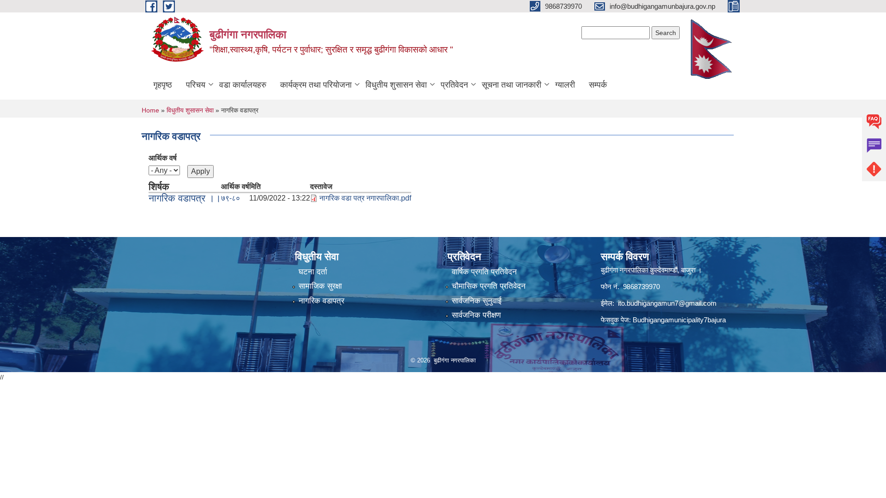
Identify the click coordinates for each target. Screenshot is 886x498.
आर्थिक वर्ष (163, 158)
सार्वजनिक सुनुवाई (477, 300)
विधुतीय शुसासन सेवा (396, 84)
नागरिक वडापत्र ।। (185, 198)
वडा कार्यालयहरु (242, 84)
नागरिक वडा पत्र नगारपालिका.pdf (365, 198)
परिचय (195, 84)
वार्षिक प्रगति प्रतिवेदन (484, 271)
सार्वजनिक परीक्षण (476, 315)
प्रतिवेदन (454, 84)
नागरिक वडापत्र (321, 300)
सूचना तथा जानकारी (511, 84)
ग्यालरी (565, 84)
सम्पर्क (598, 84)
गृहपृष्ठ (162, 84)
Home (150, 110)
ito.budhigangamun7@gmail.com (667, 303)
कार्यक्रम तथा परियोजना (316, 84)
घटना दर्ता (313, 271)
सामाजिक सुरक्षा (320, 286)
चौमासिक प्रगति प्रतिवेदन (489, 286)
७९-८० (230, 198)
